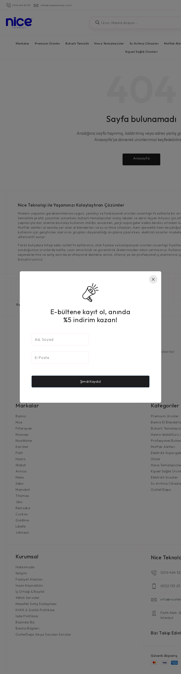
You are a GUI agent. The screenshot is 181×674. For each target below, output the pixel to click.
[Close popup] (153, 279)
